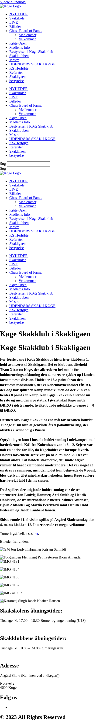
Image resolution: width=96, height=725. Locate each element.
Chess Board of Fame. (25, 31)
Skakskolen (17, 18)
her (35, 534)
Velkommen (27, 39)
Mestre (14, 60)
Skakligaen (17, 77)
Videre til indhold (13, 2)
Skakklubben (19, 56)
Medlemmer (27, 35)
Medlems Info (19, 47)
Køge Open (18, 43)
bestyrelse (16, 81)
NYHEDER (18, 14)
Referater (16, 72)
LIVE (13, 22)
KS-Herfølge (18, 68)
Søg (3, 164)
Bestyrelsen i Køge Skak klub (31, 52)
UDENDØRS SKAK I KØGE (32, 64)
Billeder (15, 27)
